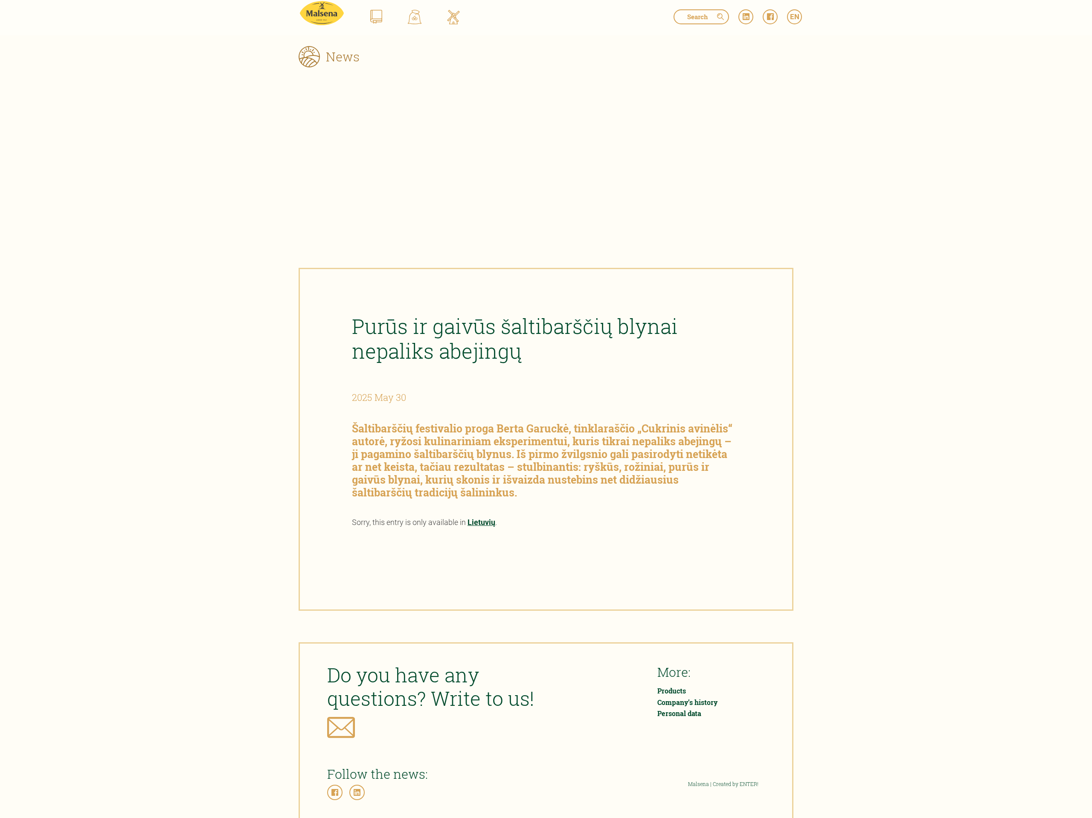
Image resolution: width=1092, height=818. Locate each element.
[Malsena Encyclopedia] (376, 18)
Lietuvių (481, 522)
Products (671, 690)
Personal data (679, 713)
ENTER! (749, 783)
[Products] (414, 18)
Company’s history (687, 702)
